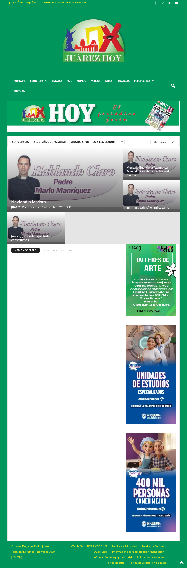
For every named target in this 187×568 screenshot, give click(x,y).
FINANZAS (123, 81)
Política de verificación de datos (147, 562)
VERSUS (95, 81)
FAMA (108, 81)
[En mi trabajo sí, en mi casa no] (151, 194)
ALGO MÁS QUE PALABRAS (50, 141)
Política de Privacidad (124, 546)
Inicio (46, 250)
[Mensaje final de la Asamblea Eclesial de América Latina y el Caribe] (151, 162)
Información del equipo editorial (113, 557)
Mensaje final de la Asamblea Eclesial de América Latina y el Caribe (148, 171)
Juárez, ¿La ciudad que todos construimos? (31, 238)
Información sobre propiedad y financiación (138, 551)
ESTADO (57, 81)
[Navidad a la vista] (65, 177)
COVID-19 (77, 546)
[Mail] (162, 3)
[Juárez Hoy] (93, 41)
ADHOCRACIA (20, 141)
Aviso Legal (101, 551)
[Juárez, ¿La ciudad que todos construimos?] (36, 227)
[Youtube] (176, 3)
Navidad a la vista (28, 202)
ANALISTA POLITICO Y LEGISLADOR (93, 141)
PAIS (69, 81)
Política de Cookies (153, 546)
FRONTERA (36, 81)
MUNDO (82, 81)
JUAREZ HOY (18, 207)
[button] (173, 86)
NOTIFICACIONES (97, 546)
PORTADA (19, 81)
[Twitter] (169, 3)
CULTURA (19, 91)
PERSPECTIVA (142, 81)
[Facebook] (155, 3)
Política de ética (115, 562)
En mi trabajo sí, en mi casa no (148, 207)
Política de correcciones (150, 557)
